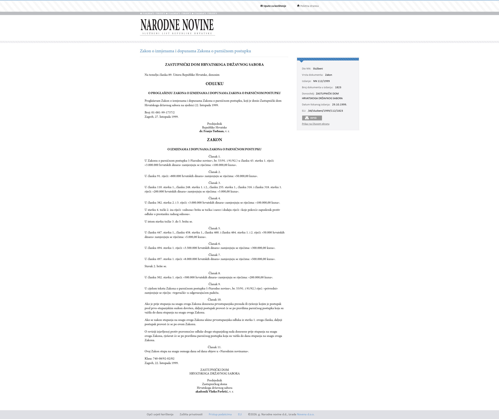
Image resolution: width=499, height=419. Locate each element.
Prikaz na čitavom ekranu (315, 124)
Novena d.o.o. (305, 414)
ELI (240, 414)
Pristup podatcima (220, 414)
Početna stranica (309, 6)
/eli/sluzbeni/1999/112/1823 (325, 111)
